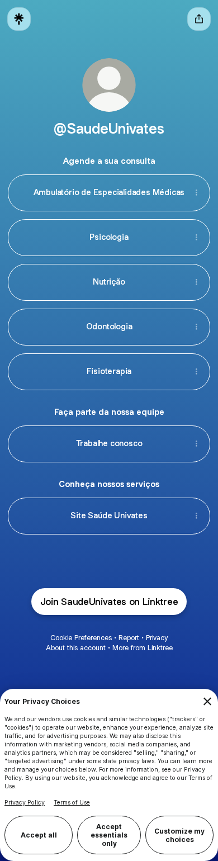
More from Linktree (142, 647)
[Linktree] (19, 19)
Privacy (157, 637)
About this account (76, 647)
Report (129, 637)
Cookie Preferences (81, 637)
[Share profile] (199, 19)
